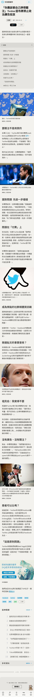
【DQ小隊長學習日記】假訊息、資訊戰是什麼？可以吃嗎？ (19, 630)
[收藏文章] (26, 20)
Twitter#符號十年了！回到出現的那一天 (20, 648)
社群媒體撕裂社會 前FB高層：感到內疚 (20, 634)
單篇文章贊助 (8, 572)
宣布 (27, 136)
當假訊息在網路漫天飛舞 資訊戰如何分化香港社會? (20, 616)
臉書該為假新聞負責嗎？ (18, 621)
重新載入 (17, 686)
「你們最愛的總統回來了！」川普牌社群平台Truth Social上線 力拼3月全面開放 (20, 639)
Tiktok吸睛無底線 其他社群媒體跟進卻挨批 (20, 652)
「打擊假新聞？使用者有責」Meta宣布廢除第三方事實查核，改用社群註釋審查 (20, 643)
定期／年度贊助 (9, 577)
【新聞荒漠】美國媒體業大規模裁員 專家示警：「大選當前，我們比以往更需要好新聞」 (20, 656)
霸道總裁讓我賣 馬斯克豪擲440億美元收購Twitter (19, 625)
